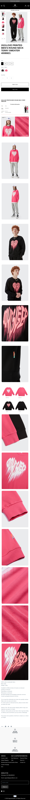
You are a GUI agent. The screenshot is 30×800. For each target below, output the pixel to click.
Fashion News (14, 762)
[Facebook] (1, 791)
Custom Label (4, 758)
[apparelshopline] (15, 5)
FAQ (12, 760)
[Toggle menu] (1, 5)
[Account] (25, 5)
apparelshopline (12, 798)
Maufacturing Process (6, 762)
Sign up (5, 786)
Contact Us (22, 762)
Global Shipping (4, 760)
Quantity (3, 75)
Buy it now (15, 89)
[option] (3, 14)
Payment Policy (23, 758)
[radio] (2, 63)
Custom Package (5, 764)
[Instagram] (3, 791)
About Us (22, 760)
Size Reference (14, 758)
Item (2, 766)
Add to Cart (15, 84)
